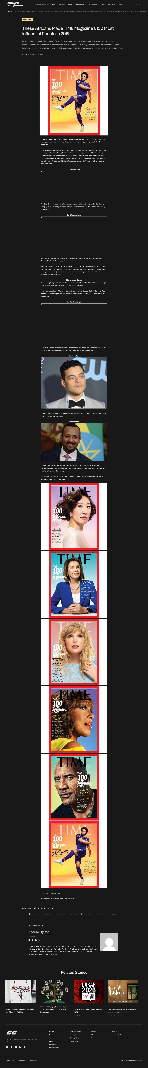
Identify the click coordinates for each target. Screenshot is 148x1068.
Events (121, 4)
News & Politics (79, 4)
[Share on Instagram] (49, 908)
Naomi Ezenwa (9, 1015)
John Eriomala (43, 1015)
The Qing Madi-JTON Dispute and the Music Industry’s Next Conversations (64, 11)
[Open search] (136, 4)
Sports (102, 4)
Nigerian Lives (74, 1041)
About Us (114, 1031)
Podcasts (62, 4)
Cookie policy (22, 1060)
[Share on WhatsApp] (41, 908)
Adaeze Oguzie (29, 54)
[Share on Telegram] (45, 908)
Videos (53, 4)
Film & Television (92, 4)
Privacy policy (10, 1060)
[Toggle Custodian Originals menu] (48, 4)
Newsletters (94, 1038)
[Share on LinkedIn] (35, 908)
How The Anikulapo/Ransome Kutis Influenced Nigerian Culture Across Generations (53, 1009)
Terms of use (33, 1060)
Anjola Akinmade (111, 1015)
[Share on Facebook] (38, 908)
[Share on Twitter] (52, 908)
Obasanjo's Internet (75, 1035)
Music (70, 4)
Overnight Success (75, 1038)
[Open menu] (139, 4)
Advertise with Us (116, 1035)
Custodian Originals (40, 4)
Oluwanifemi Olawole (78, 1015)
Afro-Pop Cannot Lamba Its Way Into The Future (99, 11)
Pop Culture (111, 4)
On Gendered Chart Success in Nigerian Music (29, 11)
